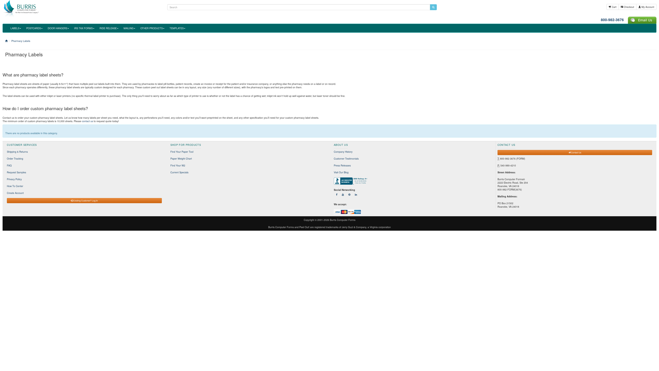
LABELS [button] (14, 28)
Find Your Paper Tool (181, 151)
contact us (87, 121)
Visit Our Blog (341, 172)
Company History (343, 151)
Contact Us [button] (575, 152)
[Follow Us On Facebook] (337, 194)
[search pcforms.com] (433, 7)
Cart (613, 7)
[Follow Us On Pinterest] (349, 194)
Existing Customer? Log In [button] (85, 200)
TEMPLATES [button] (177, 28)
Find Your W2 (177, 165)
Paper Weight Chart (181, 158)
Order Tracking (15, 158)
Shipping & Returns (17, 151)
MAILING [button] (129, 28)
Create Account (15, 193)
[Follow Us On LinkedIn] (356, 194)
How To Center (15, 186)
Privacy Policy (14, 179)
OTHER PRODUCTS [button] (151, 28)
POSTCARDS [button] (33, 28)
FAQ (9, 165)
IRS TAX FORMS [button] (83, 28)
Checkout (628, 7)
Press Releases (342, 165)
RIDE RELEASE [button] (108, 28)
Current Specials (179, 172)
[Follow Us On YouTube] (343, 194)
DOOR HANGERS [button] (57, 28)
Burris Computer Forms (342, 220)
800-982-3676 (612, 19)
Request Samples (16, 172)
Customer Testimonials (346, 158)
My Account (647, 7)
